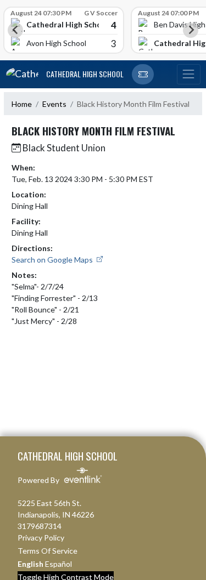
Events (54, 104)
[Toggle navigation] (188, 74)
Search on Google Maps (53, 259)
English (30, 563)
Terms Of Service (47, 550)
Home (22, 104)
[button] (143, 74)
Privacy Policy (41, 537)
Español (58, 563)
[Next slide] (190, 30)
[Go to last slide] (15, 30)
